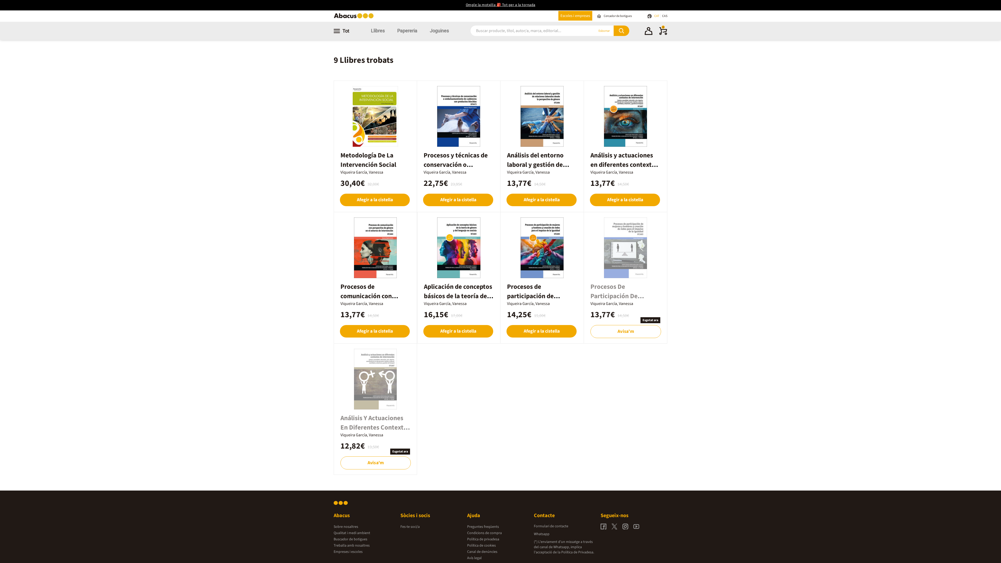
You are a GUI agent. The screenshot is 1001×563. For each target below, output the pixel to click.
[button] (648, 32)
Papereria (407, 30)
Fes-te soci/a (410, 526)
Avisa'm (626, 331)
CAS (664, 16)
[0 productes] (663, 34)
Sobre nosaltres (346, 526)
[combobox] (526, 31)
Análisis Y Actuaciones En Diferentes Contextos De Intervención (375, 427)
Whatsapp (542, 534)
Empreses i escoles (348, 551)
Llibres (378, 30)
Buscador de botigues (350, 539)
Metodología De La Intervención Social (368, 160)
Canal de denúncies (482, 551)
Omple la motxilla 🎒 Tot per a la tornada (500, 5)
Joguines (439, 30)
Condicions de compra (484, 533)
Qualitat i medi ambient (352, 533)
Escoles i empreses (575, 16)
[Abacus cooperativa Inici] (355, 18)
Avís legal (474, 558)
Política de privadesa (483, 539)
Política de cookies (481, 545)
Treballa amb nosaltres (352, 545)
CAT (657, 16)
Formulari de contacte (551, 526)
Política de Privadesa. (577, 552)
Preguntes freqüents (483, 526)
